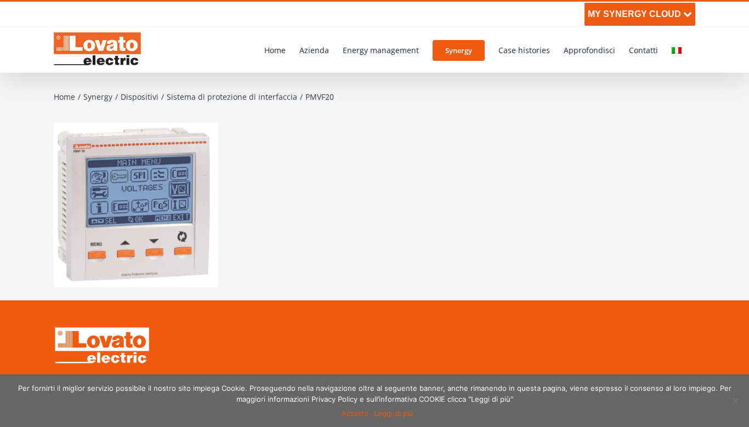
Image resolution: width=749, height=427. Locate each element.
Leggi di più (393, 413)
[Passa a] (677, 49)
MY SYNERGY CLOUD (635, 14)
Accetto (355, 413)
